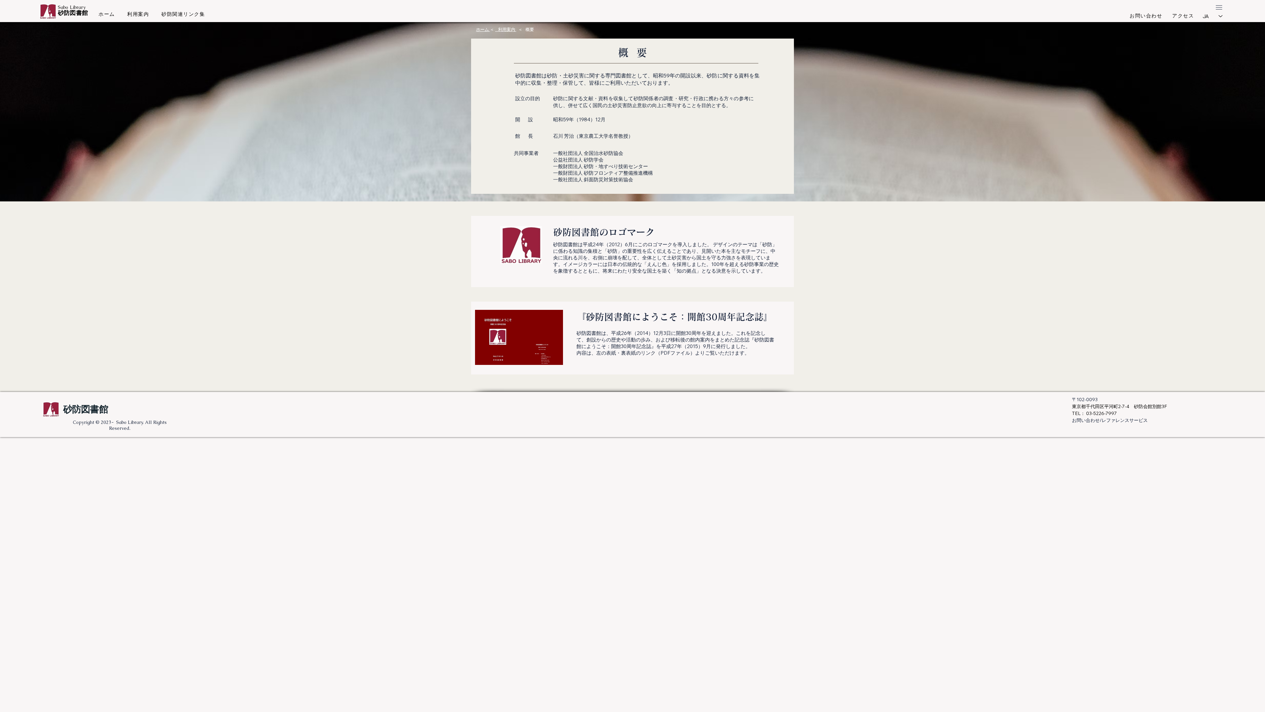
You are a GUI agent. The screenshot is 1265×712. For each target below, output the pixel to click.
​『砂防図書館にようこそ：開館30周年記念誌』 (674, 316)
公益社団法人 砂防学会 (578, 160)
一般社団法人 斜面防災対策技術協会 (593, 179)
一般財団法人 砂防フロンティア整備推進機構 (603, 173)
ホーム (483, 29)
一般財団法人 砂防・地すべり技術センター (600, 166)
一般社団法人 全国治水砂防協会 (588, 153)
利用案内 (505, 29)
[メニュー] (1218, 7)
